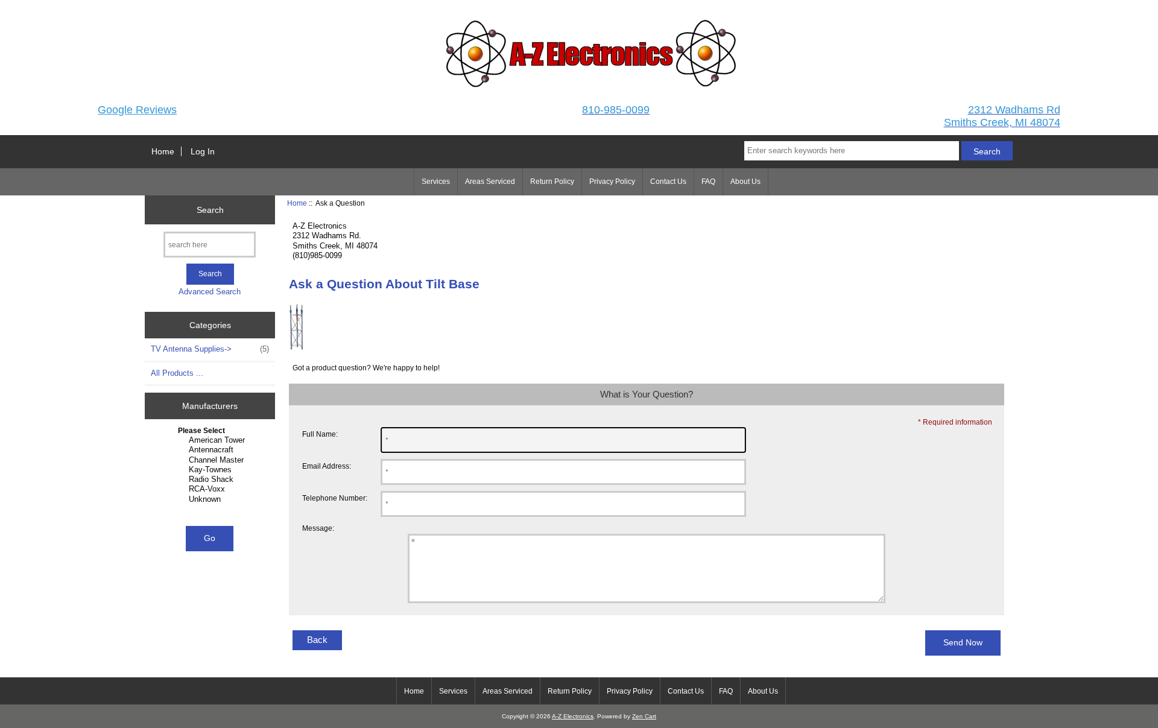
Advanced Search (210, 291)
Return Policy (552, 181)
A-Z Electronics (572, 716)
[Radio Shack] (211, 479)
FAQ (708, 181)
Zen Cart (644, 716)
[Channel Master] (211, 460)
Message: (318, 528)
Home (162, 151)
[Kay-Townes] (211, 470)
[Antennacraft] (211, 450)
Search (210, 209)
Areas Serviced (490, 181)
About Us (745, 181)
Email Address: (326, 466)
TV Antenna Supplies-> (210, 348)
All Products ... (177, 373)
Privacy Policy (612, 181)
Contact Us (668, 181)
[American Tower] (211, 440)
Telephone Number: (334, 498)
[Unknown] (211, 499)
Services (436, 181)
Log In (203, 151)
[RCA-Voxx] (211, 489)
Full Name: (320, 434)
